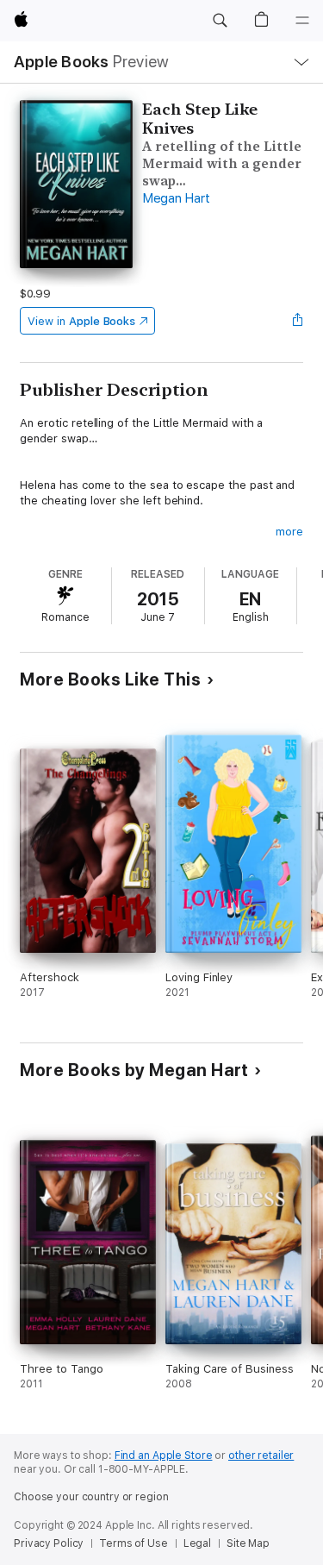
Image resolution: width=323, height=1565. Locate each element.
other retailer (261, 1455)
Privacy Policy (49, 1543)
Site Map (248, 1543)
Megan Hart (176, 198)
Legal (197, 1543)
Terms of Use (133, 1543)
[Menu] (302, 20)
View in (81, 321)
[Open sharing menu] (298, 320)
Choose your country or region (91, 1497)
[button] (219, 20)
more (289, 531)
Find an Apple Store (164, 1455)
